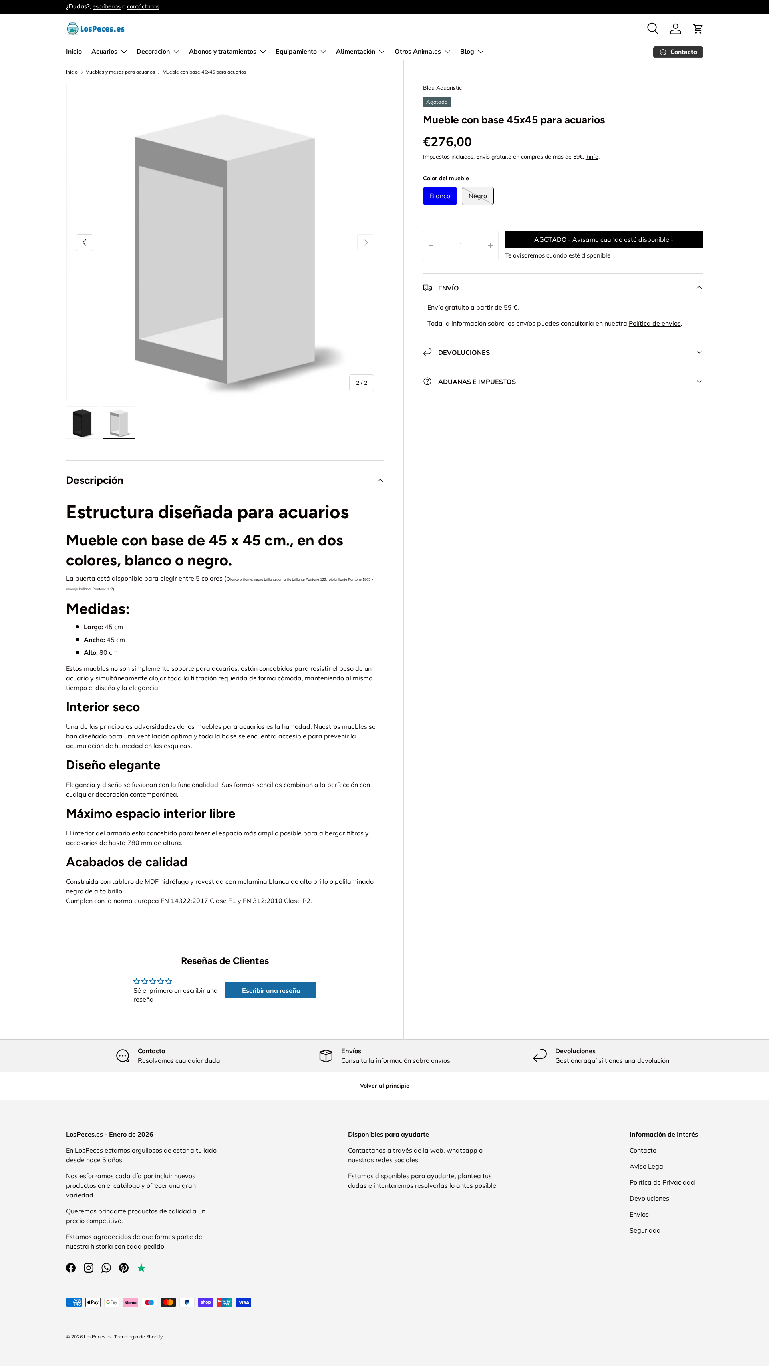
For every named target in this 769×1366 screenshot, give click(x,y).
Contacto (643, 1150)
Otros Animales (418, 51)
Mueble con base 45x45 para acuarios (204, 72)
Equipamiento (296, 51)
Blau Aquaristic (442, 87)
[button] (698, 29)
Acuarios (104, 51)
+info (592, 156)
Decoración (153, 51)
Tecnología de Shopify (138, 1337)
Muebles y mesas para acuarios (120, 72)
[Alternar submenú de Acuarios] (124, 51)
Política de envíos (655, 323)
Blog (467, 51)
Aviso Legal (647, 1166)
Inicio (74, 51)
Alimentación (355, 51)
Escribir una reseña (271, 990)
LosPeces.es (98, 1337)
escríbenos (107, 6)
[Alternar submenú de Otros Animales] (447, 51)
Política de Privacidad (662, 1182)
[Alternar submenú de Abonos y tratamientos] (263, 51)
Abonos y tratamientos (222, 51)
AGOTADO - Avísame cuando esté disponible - (604, 239)
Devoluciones (649, 1198)
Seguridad (645, 1230)
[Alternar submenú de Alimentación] (382, 51)
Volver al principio (384, 1085)
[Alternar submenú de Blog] (480, 51)
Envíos (639, 1214)
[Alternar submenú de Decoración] (176, 51)
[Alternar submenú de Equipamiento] (323, 51)
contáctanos (143, 6)
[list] (225, 242)
